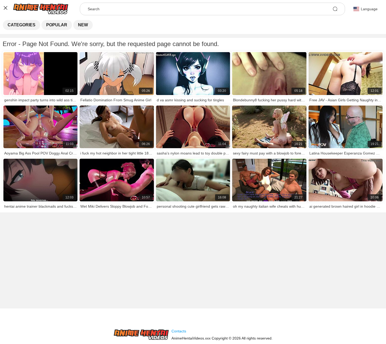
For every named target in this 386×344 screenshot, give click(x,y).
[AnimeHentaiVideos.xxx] (141, 335)
